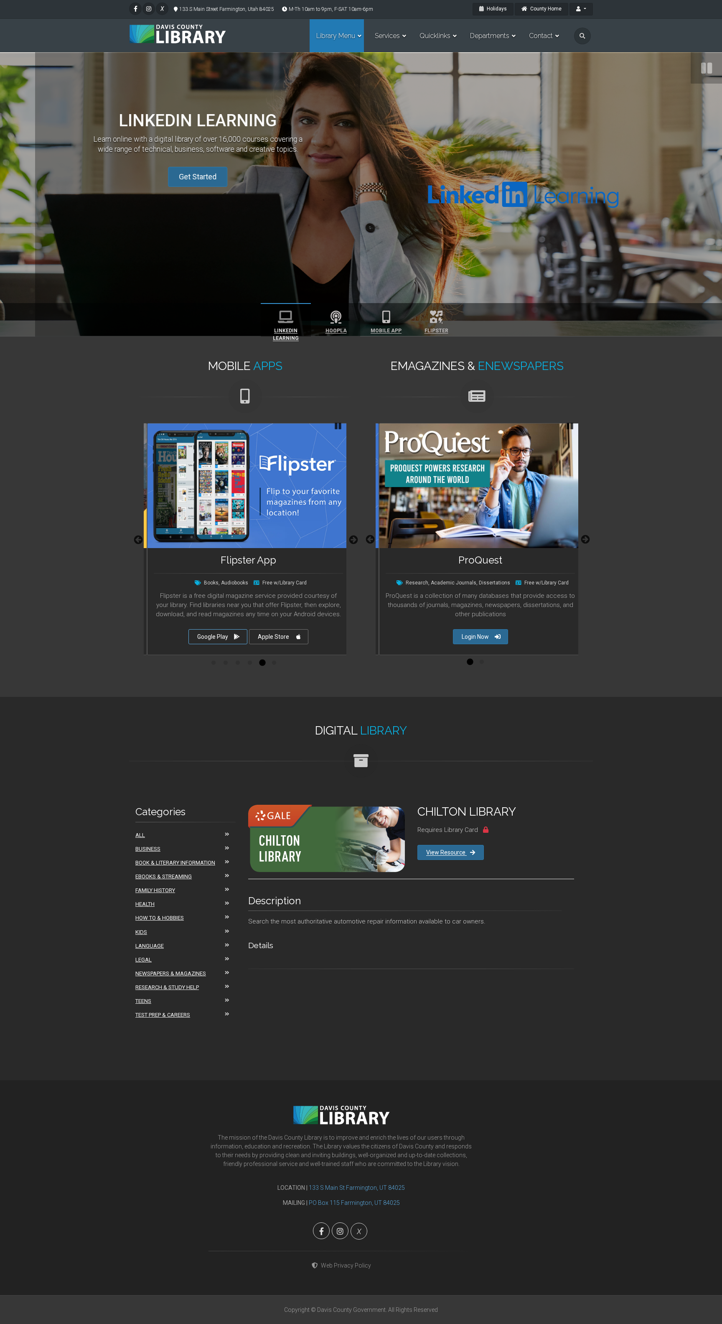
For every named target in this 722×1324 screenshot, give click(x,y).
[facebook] (135, 9)
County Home (545, 9)
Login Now (475, 636)
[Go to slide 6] (274, 663)
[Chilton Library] (326, 838)
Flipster (436, 331)
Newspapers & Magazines (170, 973)
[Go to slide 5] (262, 663)
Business (147, 849)
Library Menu (335, 36)
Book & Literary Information (175, 863)
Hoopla (336, 331)
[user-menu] (581, 9)
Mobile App (386, 331)
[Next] (352, 539)
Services (387, 36)
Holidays (496, 9)
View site (243, 636)
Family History (155, 890)
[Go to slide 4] (250, 663)
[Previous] (137, 539)
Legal (143, 960)
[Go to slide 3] (238, 663)
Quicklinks (434, 36)
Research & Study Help (167, 987)
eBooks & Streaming (163, 876)
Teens (143, 1001)
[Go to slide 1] (213, 663)
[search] (582, 36)
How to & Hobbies (159, 918)
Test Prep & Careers (162, 1015)
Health (145, 904)
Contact (541, 36)
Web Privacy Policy (346, 1265)
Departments (489, 36)
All (140, 835)
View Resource (446, 852)
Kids (141, 932)
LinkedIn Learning (286, 332)
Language (149, 946)
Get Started (198, 176)
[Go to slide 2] (225, 663)
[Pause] (706, 68)
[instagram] (148, 9)
